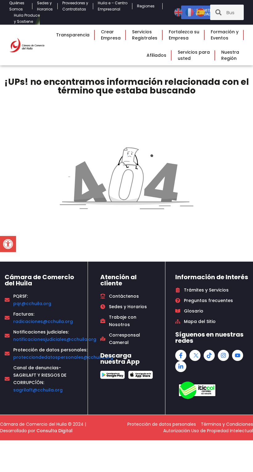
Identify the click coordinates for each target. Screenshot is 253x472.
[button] (8, 244)
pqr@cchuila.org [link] (32, 303)
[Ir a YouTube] (237, 355)
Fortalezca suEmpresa (184, 35)
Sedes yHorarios (45, 6)
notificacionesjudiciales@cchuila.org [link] (54, 339)
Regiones (146, 6)
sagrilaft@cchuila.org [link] (38, 390)
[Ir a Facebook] (180, 355)
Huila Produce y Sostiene (27, 18)
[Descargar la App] (112, 375)
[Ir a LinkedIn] (180, 366)
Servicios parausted (194, 55)
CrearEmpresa (111, 35)
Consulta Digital (54, 431)
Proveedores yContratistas (75, 6)
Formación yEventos (224, 35)
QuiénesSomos (16, 6)
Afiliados (156, 55)
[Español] (200, 11)
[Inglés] (179, 11)
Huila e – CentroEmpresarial (112, 6)
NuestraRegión (230, 55)
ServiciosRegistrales (144, 35)
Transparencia (72, 35)
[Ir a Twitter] (195, 355)
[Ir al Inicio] (26, 45)
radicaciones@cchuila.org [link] (43, 321)
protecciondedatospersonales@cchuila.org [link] (63, 357)
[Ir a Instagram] (223, 355)
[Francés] (190, 11)
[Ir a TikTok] (209, 355)
